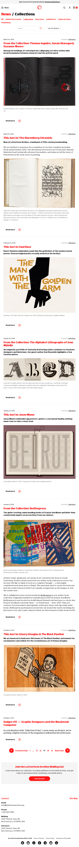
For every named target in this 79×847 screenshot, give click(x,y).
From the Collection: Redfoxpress (24, 508)
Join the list (39, 779)
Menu (7, 7)
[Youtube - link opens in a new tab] (50, 842)
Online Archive (64, 19)
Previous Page (21, 750)
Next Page (59, 750)
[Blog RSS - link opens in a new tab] (56, 842)
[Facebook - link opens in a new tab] (39, 842)
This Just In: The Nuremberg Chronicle (27, 137)
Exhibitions (51, 19)
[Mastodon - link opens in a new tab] (22, 842)
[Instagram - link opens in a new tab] (33, 842)
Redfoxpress (46, 595)
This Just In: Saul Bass (17, 246)
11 (37, 750)
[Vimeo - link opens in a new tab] (45, 842)
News (6, 14)
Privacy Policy (50, 838)
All (2, 19)
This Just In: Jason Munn (18, 414)
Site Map (74, 798)
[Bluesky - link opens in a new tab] (28, 842)
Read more (10, 121)
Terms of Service (39, 838)
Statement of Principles (63, 838)
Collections (28, 19)
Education (39, 19)
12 (40, 750)
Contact (5, 798)
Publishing (5, 22)
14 (48, 750)
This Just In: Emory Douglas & (33, 634)
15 (52, 750)
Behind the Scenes (13, 19)
